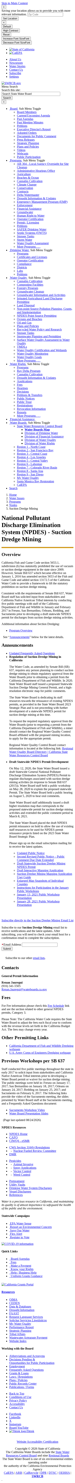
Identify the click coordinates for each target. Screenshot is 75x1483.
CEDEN (14, 1303)
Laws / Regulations (21, 1376)
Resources (8, 1292)
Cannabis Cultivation (29, 181)
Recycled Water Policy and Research (39, 329)
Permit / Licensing (28, 222)
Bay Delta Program (28, 371)
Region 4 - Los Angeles (31, 457)
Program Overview (20, 630)
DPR (43, 1472)
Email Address (12, 944)
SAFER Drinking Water (31, 229)
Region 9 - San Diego (30, 474)
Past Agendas (25, 119)
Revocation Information (31, 408)
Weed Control (21, 1174)
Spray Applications (24, 1167)
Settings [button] (14, 76)
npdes (13, 505)
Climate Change (27, 184)
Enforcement (24, 205)
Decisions (23, 391)
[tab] (37, 919)
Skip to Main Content (15, 3)
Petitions (22, 125)
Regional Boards (59, 1455)
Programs (15, 160)
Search (13, 488)
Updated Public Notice (31, 853)
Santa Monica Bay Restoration (35, 481)
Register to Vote (19, 1237)
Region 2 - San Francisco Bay (35, 450)
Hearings (22, 388)
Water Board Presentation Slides (28, 1113)
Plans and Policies (28, 146)
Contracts (22, 191)
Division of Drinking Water (41, 433)
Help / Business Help (23, 1272)
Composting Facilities (30, 284)
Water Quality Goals (29, 357)
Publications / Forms (21, 1387)
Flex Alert (15, 1233)
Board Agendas (19, 1258)
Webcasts (22, 153)
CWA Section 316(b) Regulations (29, 1147)
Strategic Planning (28, 143)
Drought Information (21, 1310)
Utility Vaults (17, 1184)
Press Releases (26, 139)
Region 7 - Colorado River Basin (37, 467)
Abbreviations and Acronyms (27, 1356)
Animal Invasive (23, 1164)
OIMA (13, 1299)
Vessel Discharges (20, 1191)
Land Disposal (26, 305)
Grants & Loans (19, 1373)
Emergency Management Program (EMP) (42, 201)
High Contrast (10, 30)
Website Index (18, 1341)
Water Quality (18, 277)
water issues (16, 498)
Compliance (24, 264)
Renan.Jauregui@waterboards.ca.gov (24, 989)
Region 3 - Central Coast (32, 453)
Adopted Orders (27, 132)
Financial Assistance (29, 208)
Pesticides (15, 1160)
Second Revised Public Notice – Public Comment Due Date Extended (41, 858)
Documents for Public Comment (36, 136)
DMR (12, 1154)
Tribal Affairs (17, 1334)
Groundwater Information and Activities (41, 295)
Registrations (25, 405)
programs (15, 501)
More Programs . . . (28, 246)
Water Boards (18, 422)
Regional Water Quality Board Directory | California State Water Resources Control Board (41, 752)
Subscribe (15, 73)
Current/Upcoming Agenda (33, 115)
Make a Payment (20, 1265)
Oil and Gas (24, 322)
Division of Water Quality (40, 440)
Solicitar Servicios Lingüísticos (28, 1320)
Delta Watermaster (28, 195)
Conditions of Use (20, 1397)
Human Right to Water (30, 215)
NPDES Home (18, 1134)
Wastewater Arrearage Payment (28, 1337)
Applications (24, 381)
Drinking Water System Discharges (30, 1188)
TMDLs (22, 346)
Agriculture (24, 174)
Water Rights (18, 364)
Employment (17, 1366)
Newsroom (16, 62)
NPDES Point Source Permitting (37, 315)
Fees (19, 384)
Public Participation (29, 157)
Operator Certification (30, 219)
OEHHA (64, 1472)
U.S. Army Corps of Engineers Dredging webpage (40, 1052)
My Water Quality (28, 478)
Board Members (27, 112)
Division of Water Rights (40, 443)
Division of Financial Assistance (44, 436)
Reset (6, 34)
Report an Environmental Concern (30, 1227)
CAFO (13, 1137)
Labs (20, 270)
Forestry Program (27, 288)
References (16, 1195)
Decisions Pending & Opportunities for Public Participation (31, 1361)
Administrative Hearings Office (36, 170)
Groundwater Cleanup (30, 291)
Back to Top (16, 1393)
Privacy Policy (18, 1400)
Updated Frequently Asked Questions (32, 653)
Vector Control (22, 1171)
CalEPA (22, 484)
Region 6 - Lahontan (29, 464)
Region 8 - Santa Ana (30, 471)
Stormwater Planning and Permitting (39, 336)
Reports (21, 412)
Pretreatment (16, 1181)
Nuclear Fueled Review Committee (34, 1150)
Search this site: (11, 90)
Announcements (19, 637)
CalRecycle (31, 1472)
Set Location (10, 18)
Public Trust (24, 402)
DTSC (53, 1472)
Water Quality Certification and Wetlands (42, 350)
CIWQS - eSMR (19, 1140)
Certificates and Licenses (32, 257)
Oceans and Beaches (29, 319)
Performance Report (21, 1327)
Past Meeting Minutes (30, 122)
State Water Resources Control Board (39, 426)
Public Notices (26, 398)
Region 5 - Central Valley (32, 460)
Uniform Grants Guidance (25, 1276)
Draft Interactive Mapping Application (40, 870)
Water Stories (17, 66)
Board (13, 108)
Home (13, 494)
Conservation (25, 188)
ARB (19, 1472)
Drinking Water (19, 250)
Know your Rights (21, 1269)
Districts (22, 267)
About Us (15, 59)
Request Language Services (26, 1316)
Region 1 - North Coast (31, 446)
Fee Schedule (56, 1005)
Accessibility (17, 1404)
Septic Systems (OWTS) (32, 232)
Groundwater (25, 212)
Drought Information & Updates (36, 198)
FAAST (14, 1313)
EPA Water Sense (20, 1223)
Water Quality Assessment (33, 243)
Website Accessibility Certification (37, 1441)
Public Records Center (23, 1383)
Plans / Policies (18, 1380)
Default (7, 26)
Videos (21, 150)
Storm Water (24, 239)
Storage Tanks (25, 236)
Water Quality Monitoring (32, 353)
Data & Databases (20, 1306)
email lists (39, 958)
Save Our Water (19, 1230)
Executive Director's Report (34, 129)
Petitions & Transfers (29, 395)
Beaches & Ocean (28, 177)
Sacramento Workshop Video (27, 1110)
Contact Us (16, 69)
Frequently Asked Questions (26, 1369)
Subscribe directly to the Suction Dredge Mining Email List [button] (37, 920)
